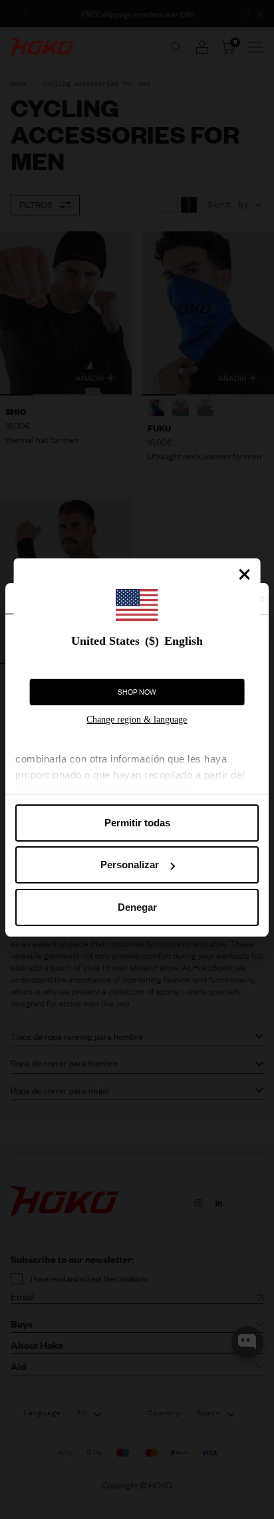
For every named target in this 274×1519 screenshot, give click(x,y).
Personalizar (129, 864)
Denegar (137, 907)
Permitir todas (137, 822)
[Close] (244, 574)
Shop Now (137, 692)
